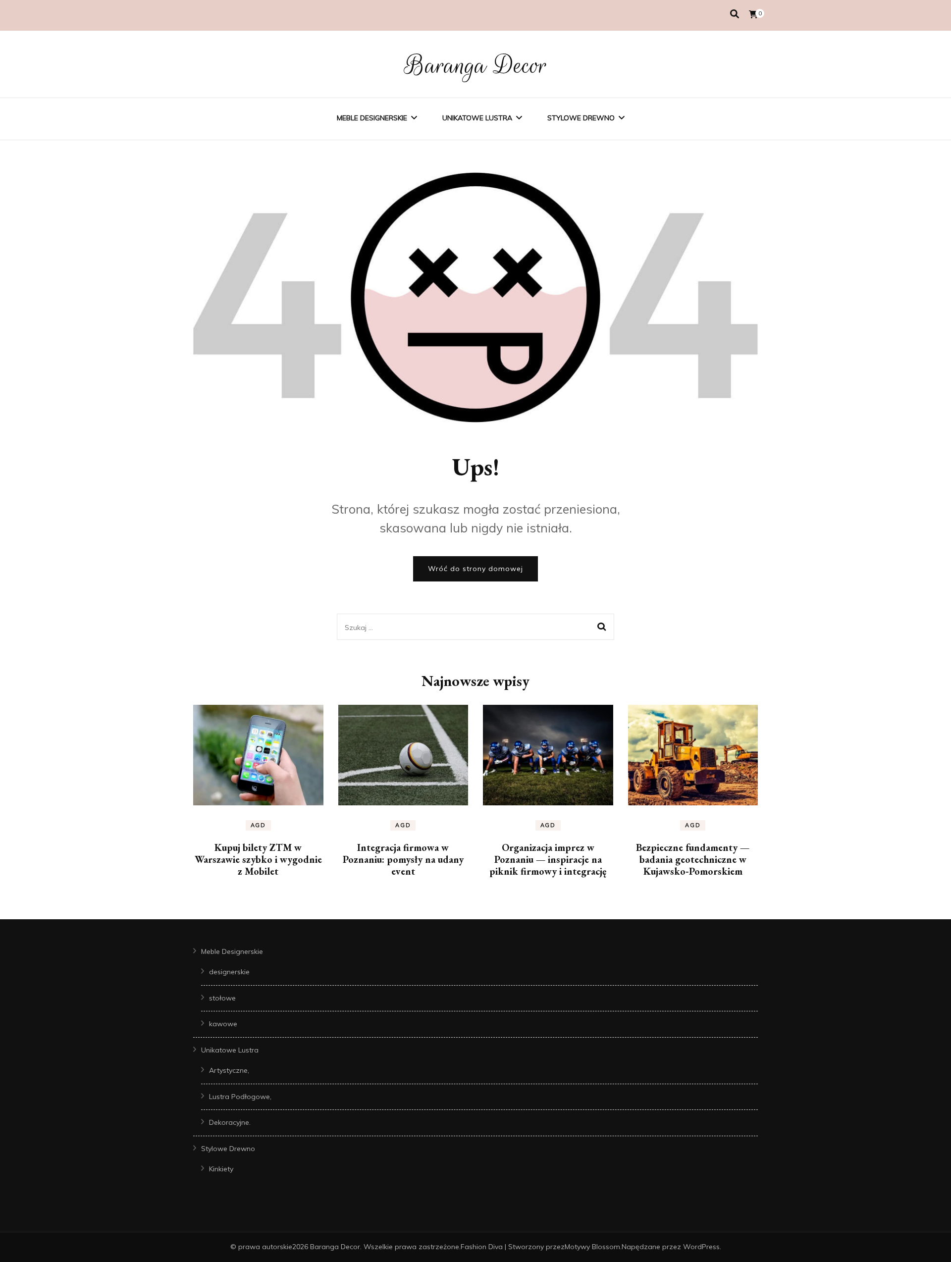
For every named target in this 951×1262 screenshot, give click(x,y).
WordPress (701, 1246)
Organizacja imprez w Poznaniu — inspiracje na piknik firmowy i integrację (547, 859)
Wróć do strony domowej (475, 568)
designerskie (229, 971)
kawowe (223, 1023)
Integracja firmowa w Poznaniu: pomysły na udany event (403, 859)
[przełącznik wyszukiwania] (734, 14)
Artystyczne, (229, 1070)
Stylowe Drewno (581, 117)
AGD (258, 825)
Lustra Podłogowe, (240, 1096)
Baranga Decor (475, 65)
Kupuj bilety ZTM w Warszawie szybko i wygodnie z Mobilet (258, 859)
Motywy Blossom (592, 1246)
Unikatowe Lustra (477, 117)
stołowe (222, 998)
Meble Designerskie (372, 117)
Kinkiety (221, 1168)
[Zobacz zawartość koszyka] (753, 14)
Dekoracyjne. (230, 1122)
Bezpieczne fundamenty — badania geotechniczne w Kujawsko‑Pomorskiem (692, 859)
